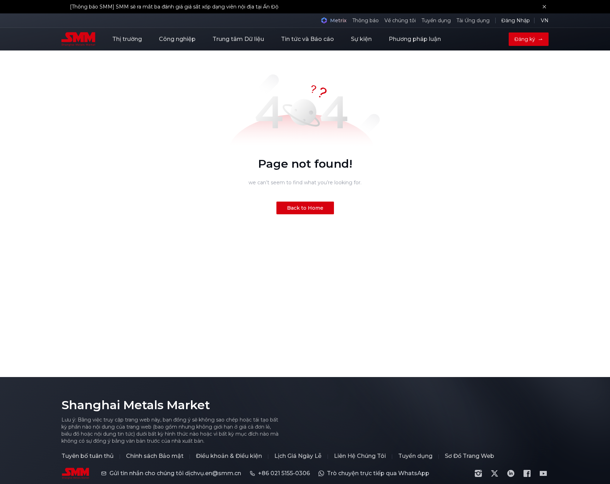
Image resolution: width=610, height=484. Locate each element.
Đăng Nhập (515, 20)
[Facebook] (527, 473)
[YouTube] (543, 473)
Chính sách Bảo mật (155, 456)
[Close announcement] (544, 6)
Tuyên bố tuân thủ (87, 456)
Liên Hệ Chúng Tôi (360, 456)
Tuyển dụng (436, 20)
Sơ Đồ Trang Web (469, 456)
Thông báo (365, 20)
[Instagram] (478, 473)
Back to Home (305, 208)
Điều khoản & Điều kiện (229, 456)
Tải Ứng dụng (473, 20)
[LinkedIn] (511, 473)
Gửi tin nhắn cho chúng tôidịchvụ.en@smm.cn (175, 473)
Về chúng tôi (400, 20)
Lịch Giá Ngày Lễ (298, 456)
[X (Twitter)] (494, 473)
